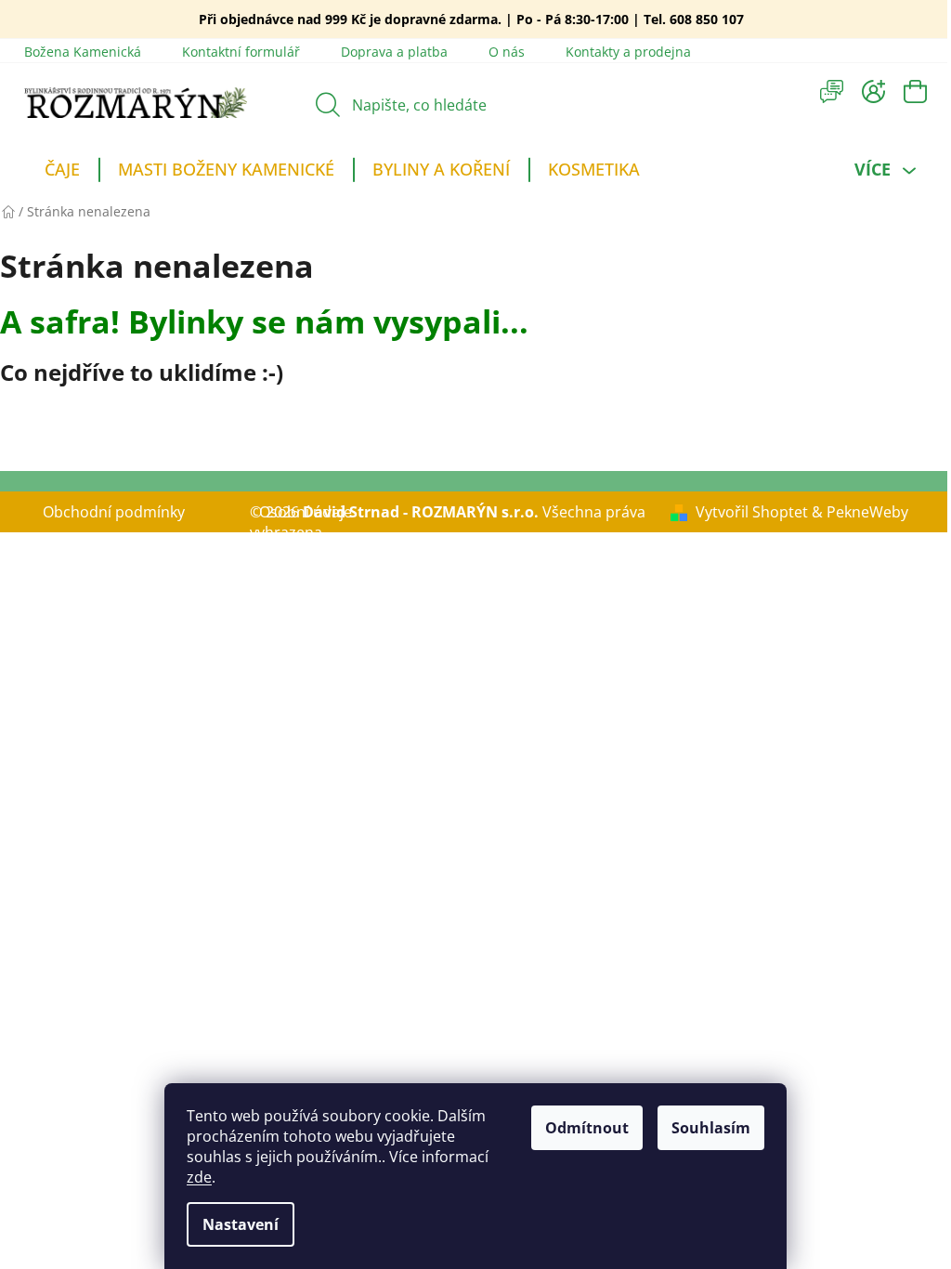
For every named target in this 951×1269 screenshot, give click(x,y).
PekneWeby (867, 512)
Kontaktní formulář (241, 51)
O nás (507, 51)
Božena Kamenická (82, 51)
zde (199, 1177)
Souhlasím (710, 1128)
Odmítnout (587, 1128)
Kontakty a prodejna (628, 51)
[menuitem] (62, 171)
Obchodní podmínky (114, 512)
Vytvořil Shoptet (752, 512)
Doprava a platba (394, 51)
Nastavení (240, 1224)
